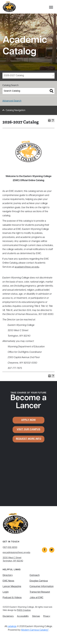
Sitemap (36, 616)
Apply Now (28, 420)
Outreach (35, 575)
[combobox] (28, 76)
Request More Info (28, 439)
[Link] (44, 550)
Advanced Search (11, 101)
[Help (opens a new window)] (52, 120)
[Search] (51, 91)
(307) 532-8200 (10, 547)
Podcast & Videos (12, 598)
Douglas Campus (39, 581)
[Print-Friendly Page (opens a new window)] (49, 120)
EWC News (8, 581)
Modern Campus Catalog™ (35, 630)
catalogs (11, 626)
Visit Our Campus (28, 429)
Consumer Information (42, 586)
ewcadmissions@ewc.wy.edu (16, 553)
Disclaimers (8, 616)
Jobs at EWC (36, 598)
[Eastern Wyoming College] (9, 7)
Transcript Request (40, 592)
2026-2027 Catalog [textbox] (14, 75)
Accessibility (23, 616)
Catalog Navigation (15, 110)
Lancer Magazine (12, 586)
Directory (8, 575)
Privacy (46, 616)
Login (6, 592)
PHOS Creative (24, 610)
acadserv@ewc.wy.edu (27, 267)
